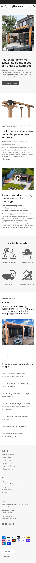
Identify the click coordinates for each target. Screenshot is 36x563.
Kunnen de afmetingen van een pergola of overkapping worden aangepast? (16, 406)
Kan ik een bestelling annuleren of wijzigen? (15, 417)
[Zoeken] (6, 6)
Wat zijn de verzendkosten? (14, 426)
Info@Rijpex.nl (9, 511)
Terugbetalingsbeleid (9, 487)
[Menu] (2, 6)
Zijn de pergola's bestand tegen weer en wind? (16, 395)
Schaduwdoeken (7, 469)
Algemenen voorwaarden (10, 481)
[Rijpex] (18, 6)
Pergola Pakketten (8, 454)
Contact (5, 493)
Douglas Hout (6, 460)
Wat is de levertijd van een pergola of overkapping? (13, 375)
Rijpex (7, 556)
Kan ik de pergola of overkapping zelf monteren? (16, 385)
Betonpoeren (6, 457)
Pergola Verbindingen (9, 466)
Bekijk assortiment (10, 83)
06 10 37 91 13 (8, 513)
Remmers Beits (7, 463)
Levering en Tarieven (9, 484)
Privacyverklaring (7, 490)
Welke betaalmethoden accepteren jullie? (12, 435)
